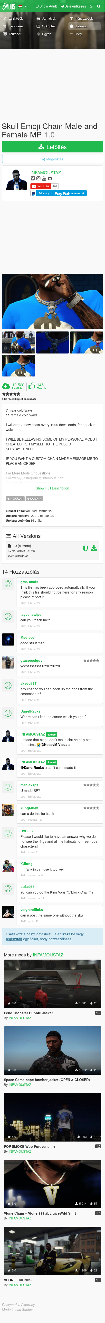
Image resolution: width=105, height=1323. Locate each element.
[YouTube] (44, 177)
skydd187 (28, 683)
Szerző (52, 734)
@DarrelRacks (32, 767)
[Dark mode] (91, 6)
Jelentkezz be (64, 934)
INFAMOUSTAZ (45, 172)
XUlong (26, 863)
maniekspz (29, 784)
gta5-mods (29, 581)
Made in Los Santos (17, 1309)
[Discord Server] (50, 177)
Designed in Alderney (18, 1304)
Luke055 (27, 886)
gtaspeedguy (31, 660)
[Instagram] (38, 177)
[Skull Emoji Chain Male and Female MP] (52, 301)
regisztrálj (14, 938)
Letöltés (56, 146)
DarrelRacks (30, 711)
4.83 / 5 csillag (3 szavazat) (19, 399)
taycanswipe (30, 614)
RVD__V (27, 830)
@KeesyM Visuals (55, 744)
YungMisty (29, 807)
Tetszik (41, 388)
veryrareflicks (31, 909)
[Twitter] (32, 177)
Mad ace (27, 637)
